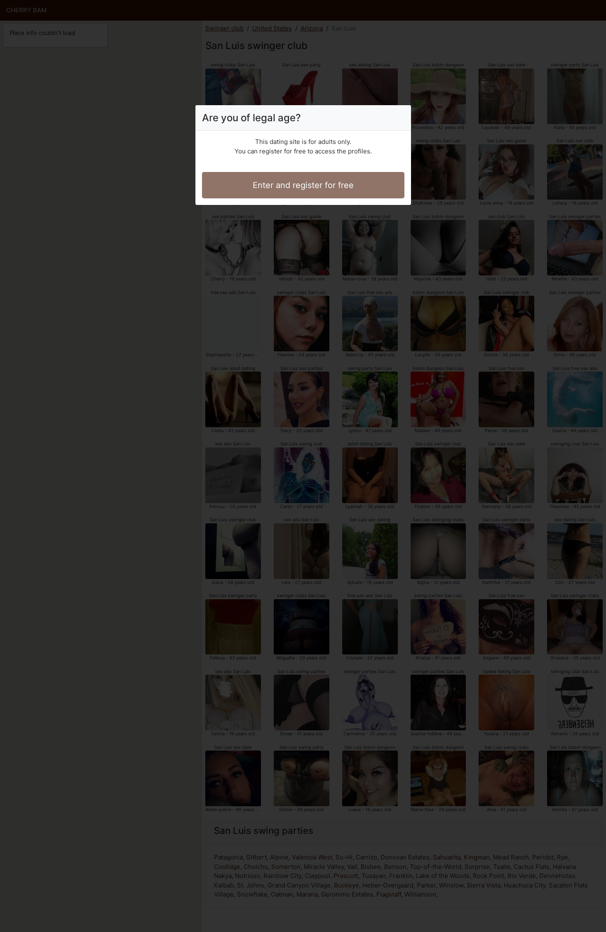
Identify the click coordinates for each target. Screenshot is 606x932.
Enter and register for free (303, 185)
